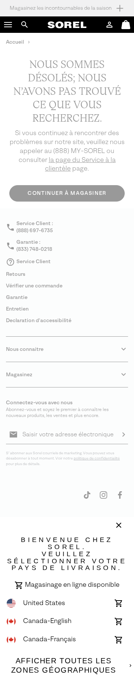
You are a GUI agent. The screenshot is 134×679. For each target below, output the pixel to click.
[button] (8, 24)
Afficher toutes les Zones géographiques (63, 666)
